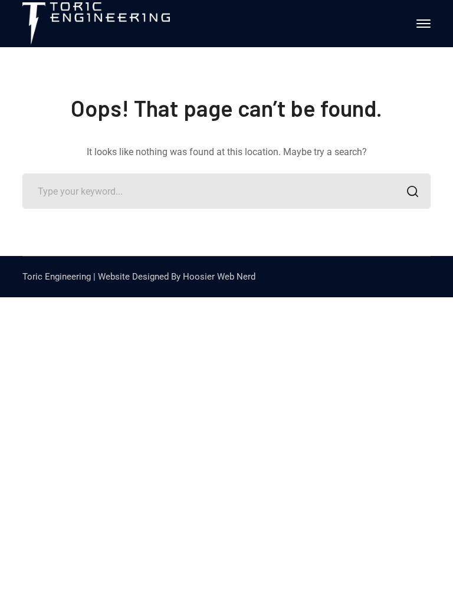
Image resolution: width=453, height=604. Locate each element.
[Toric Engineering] (96, 22)
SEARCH (412, 191)
